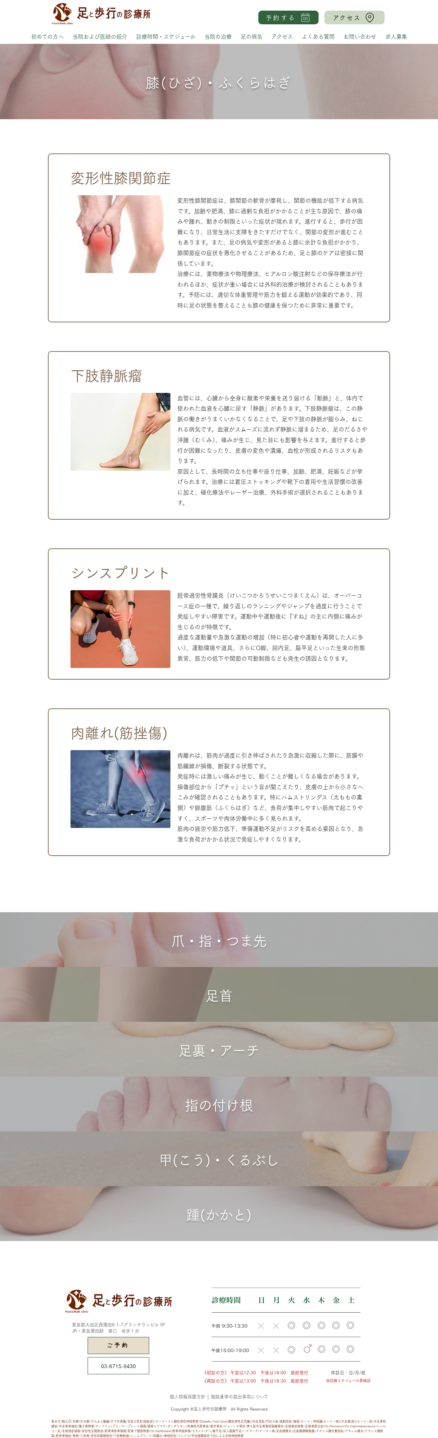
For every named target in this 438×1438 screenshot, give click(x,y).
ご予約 (118, 1345)
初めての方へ (47, 36)
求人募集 (396, 36)
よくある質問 (318, 36)
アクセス (282, 36)
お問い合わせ (360, 36)
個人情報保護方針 (187, 1396)
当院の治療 (218, 36)
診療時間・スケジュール (165, 36)
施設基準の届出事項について (239, 1396)
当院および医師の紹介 (100, 36)
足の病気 (251, 36)
